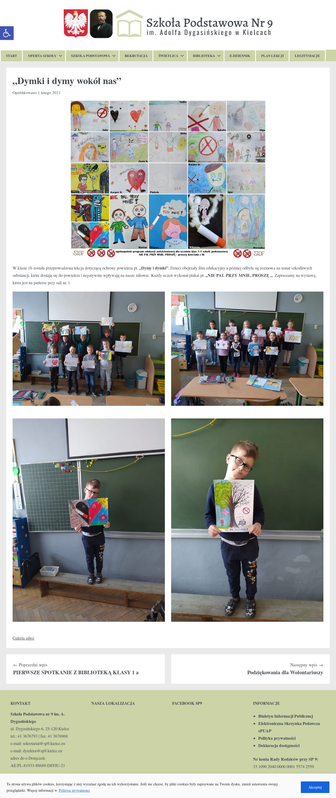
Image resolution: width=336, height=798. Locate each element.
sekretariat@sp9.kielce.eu (44, 743)
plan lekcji (272, 55)
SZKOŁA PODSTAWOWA (90, 55)
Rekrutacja (136, 55)
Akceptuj (315, 787)
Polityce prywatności (74, 790)
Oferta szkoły (42, 55)
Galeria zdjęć (23, 638)
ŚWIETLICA (168, 55)
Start (11, 55)
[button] (7, 33)
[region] (168, 786)
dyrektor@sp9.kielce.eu (42, 750)
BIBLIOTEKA (204, 55)
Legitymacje (307, 55)
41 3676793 (28, 736)
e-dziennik (240, 55)
